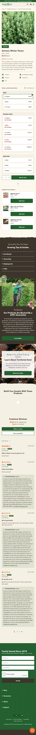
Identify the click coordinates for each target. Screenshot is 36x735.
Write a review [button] (18, 429)
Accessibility (26, 719)
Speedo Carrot (15, 193)
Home (3, 9)
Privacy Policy (9, 719)
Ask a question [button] (18, 433)
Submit (18, 681)
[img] (6, 446)
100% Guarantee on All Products (24, 1)
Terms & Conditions (17, 719)
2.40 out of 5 (22, 422)
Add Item (22, 201)
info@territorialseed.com (21, 506)
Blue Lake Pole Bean (17, 206)
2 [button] (17, 631)
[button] (5, 59)
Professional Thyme (11, 9)
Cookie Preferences (18, 721)
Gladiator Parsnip (16, 220)
